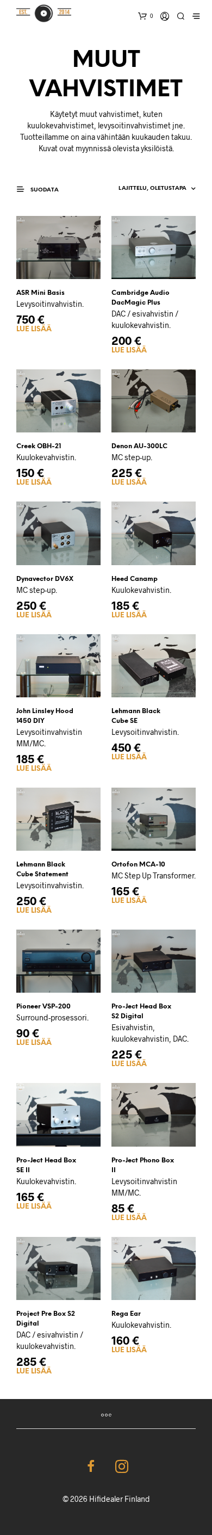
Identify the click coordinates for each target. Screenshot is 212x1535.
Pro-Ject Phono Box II (142, 1165)
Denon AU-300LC (139, 446)
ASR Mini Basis (40, 292)
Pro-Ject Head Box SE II (46, 1165)
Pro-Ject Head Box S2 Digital (141, 1011)
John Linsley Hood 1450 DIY (44, 716)
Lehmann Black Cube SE (135, 716)
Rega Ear (126, 1313)
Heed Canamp (134, 579)
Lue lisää (34, 329)
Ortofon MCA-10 (138, 864)
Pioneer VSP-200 (43, 1006)
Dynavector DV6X (44, 579)
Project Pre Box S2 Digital (45, 1318)
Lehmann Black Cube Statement (42, 869)
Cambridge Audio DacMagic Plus (140, 297)
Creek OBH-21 (38, 446)
